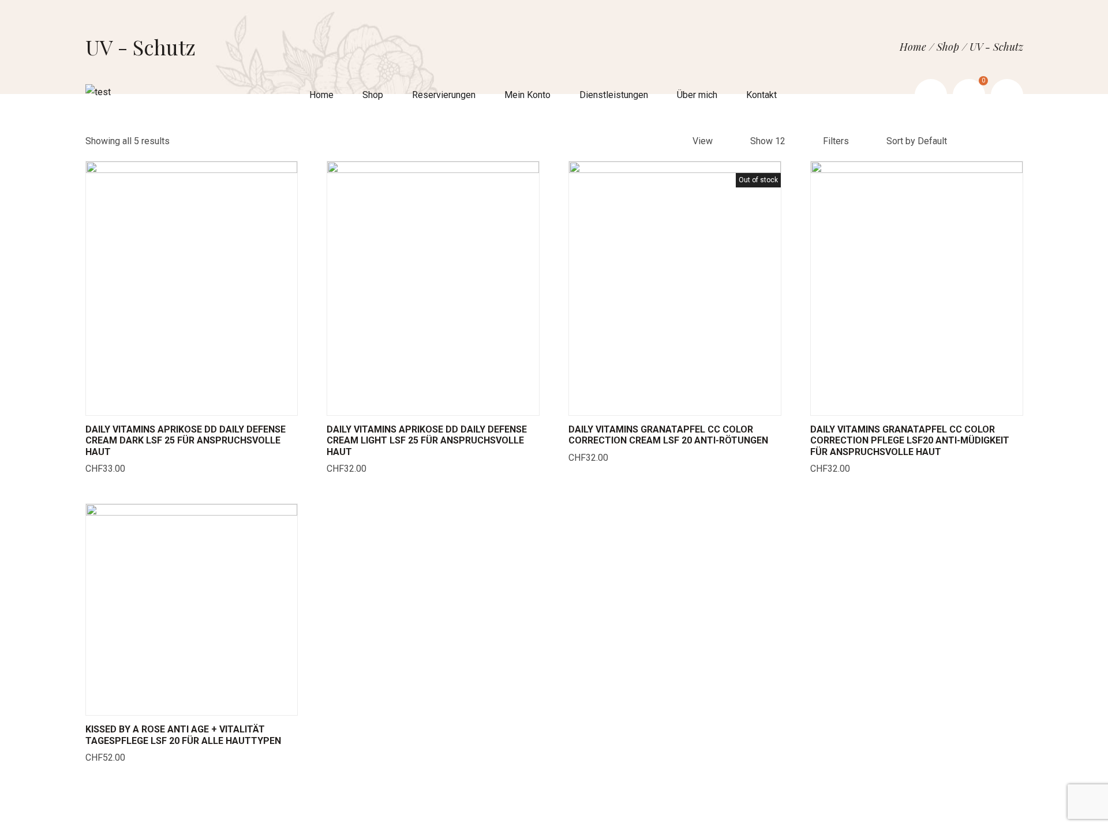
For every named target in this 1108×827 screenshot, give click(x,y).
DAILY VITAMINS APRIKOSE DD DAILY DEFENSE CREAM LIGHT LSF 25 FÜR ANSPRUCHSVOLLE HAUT (427, 440)
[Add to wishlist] (206, 404)
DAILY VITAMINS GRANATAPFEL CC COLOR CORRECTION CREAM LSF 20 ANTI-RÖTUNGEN (668, 435)
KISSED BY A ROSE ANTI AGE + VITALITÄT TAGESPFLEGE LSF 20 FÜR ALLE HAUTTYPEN (183, 735)
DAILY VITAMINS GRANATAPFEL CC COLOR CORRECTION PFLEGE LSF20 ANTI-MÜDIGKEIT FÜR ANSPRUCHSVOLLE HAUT (909, 440)
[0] (969, 95)
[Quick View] (177, 404)
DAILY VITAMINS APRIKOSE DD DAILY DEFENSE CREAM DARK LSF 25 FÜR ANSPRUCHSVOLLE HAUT (185, 440)
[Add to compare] (235, 404)
